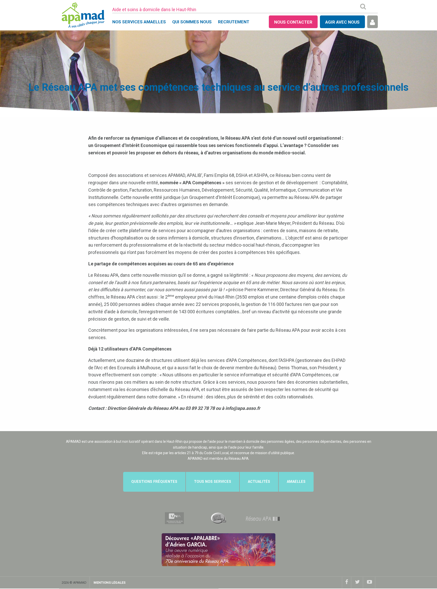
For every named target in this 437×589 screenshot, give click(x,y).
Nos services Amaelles (139, 21)
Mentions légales (109, 582)
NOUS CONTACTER (293, 22)
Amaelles (296, 482)
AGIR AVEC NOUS (342, 22)
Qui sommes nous (192, 21)
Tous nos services (212, 482)
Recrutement (233, 21)
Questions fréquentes (154, 482)
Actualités (259, 482)
